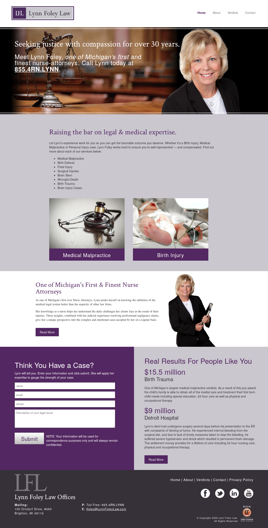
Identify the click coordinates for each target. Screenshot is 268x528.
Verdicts (233, 12)
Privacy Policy (241, 479)
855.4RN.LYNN (113, 505)
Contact (250, 12)
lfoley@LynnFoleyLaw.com (106, 509)
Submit (29, 438)
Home (201, 12)
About (216, 12)
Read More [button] (47, 332)
